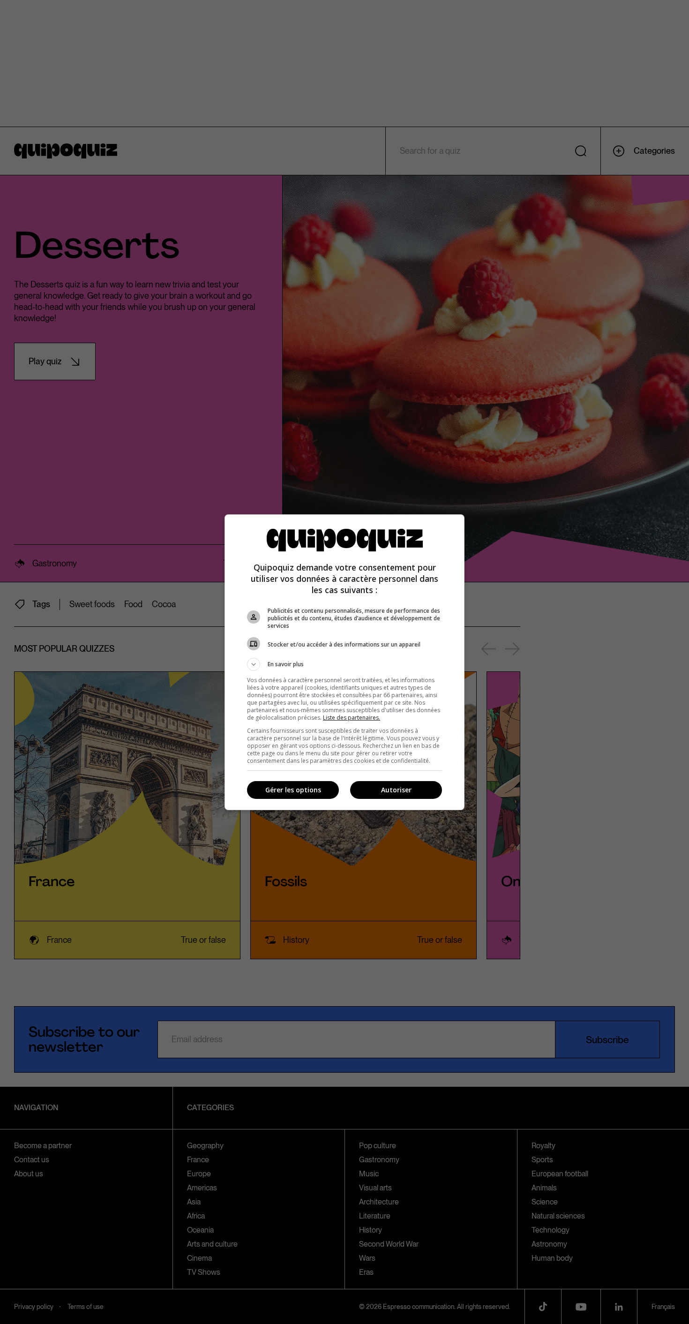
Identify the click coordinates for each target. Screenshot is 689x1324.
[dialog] (344, 662)
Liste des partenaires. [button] (351, 718)
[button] (344, 664)
